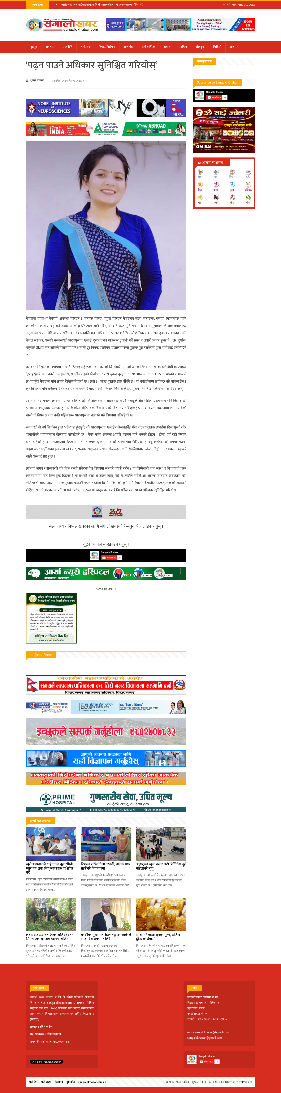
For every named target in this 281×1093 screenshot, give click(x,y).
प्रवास (167, 46)
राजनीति (67, 46)
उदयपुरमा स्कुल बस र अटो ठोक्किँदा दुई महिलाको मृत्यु (161, 866)
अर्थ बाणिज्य (149, 46)
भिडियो (217, 46)
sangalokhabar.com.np (92, 1082)
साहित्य (183, 46)
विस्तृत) (35, 1019)
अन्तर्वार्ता (128, 46)
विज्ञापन (59, 1082)
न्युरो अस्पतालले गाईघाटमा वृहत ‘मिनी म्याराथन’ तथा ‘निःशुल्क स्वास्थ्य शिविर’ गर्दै (102, 4)
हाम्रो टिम (33, 1082)
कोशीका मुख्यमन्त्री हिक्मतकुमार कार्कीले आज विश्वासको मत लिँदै (106, 937)
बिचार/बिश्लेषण (107, 46)
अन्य (232, 46)
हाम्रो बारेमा (46, 1082)
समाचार (50, 46)
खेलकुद (200, 46)
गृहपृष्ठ (33, 46)
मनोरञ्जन (85, 46)
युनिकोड (70, 1082)
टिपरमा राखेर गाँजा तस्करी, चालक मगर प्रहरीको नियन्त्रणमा (105, 866)
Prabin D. (247, 1082)
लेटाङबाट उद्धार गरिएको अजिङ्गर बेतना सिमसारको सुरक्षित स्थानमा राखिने (50, 937)
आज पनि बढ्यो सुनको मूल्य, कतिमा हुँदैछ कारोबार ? (158, 937)
